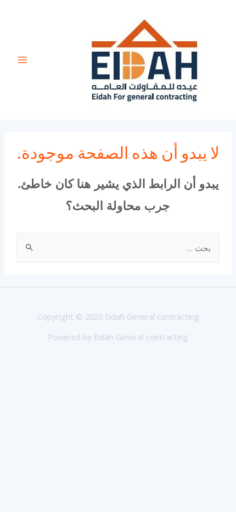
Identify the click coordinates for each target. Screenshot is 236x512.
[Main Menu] (22, 59)
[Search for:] (118, 247)
